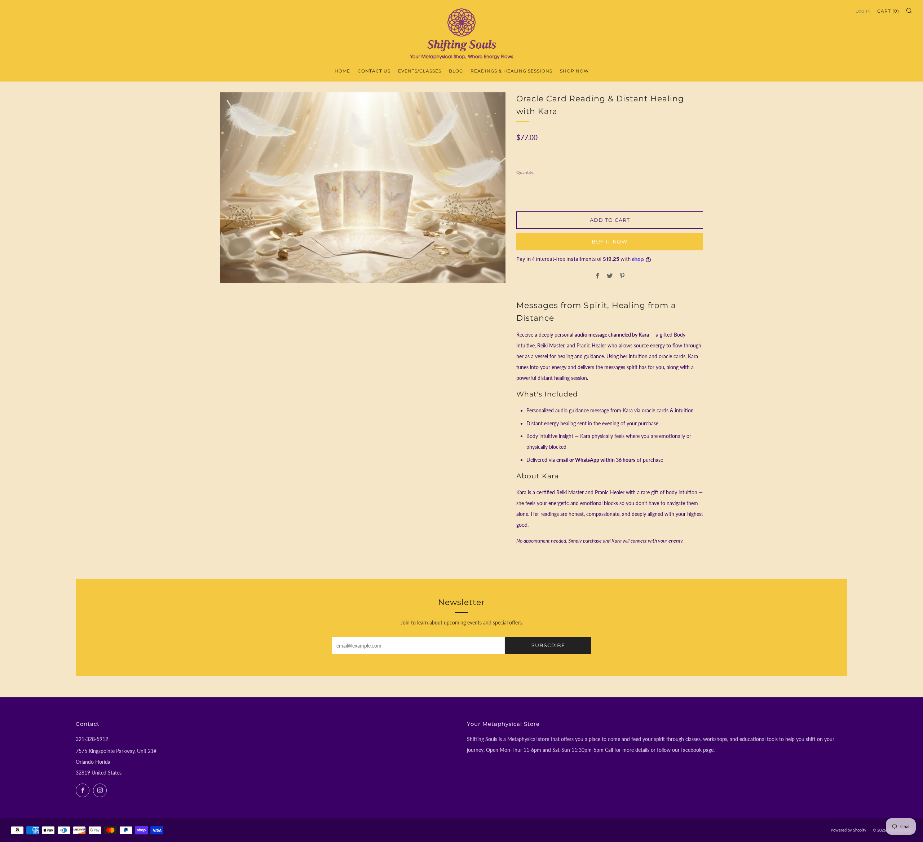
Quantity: (525, 172)
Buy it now (610, 241)
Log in (863, 11)
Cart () (888, 11)
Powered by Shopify (848, 830)
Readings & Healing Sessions (511, 71)
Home (342, 71)
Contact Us (374, 71)
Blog (456, 71)
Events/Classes (419, 71)
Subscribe (548, 645)
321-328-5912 (92, 739)
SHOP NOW (574, 71)
